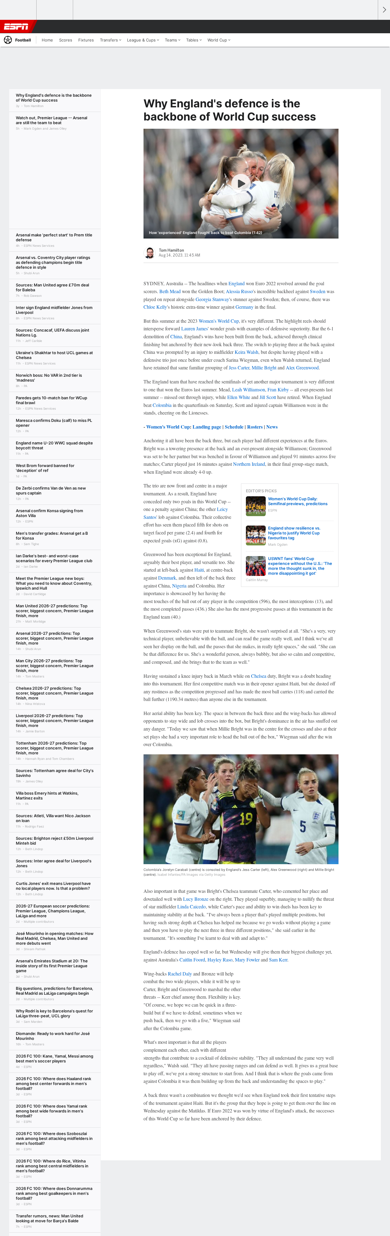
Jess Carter (239, 367)
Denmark (167, 577)
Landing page (207, 426)
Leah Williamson (248, 389)
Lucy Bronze (195, 899)
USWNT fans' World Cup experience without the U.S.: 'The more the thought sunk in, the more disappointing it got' (300, 566)
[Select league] (18, 10)
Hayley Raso (219, 959)
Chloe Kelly (155, 307)
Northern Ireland (249, 464)
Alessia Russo (239, 291)
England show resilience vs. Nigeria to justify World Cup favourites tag (294, 533)
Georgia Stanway (212, 299)
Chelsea (258, 676)
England (237, 283)
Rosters (255, 426)
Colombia (162, 405)
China (176, 336)
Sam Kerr (278, 959)
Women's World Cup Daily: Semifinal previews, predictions (298, 501)
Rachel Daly (180, 973)
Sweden (317, 291)
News (272, 426)
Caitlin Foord (192, 959)
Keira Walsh (246, 352)
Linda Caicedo (191, 906)
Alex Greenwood (302, 367)
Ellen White (238, 397)
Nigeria (179, 585)
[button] (370, 26)
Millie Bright (264, 367)
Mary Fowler (247, 959)
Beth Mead (170, 291)
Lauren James (194, 328)
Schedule (234, 426)
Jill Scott (268, 397)
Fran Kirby (278, 389)
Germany (245, 307)
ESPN (16, 26)
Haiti (199, 569)
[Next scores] (384, 10)
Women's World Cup (219, 321)
